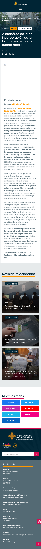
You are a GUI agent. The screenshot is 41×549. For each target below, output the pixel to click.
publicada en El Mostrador (20, 104)
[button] (39, 521)
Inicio (3, 16)
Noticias (8, 16)
